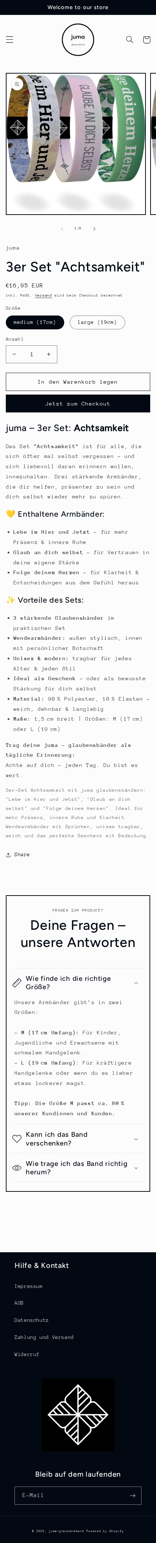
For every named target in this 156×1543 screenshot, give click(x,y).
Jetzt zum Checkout (78, 403)
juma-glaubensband (66, 1531)
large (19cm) (97, 322)
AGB (19, 1303)
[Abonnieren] (132, 1495)
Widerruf (27, 1354)
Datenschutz (32, 1320)
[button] (9, 39)
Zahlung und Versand (44, 1337)
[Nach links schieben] (62, 229)
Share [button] (22, 854)
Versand (43, 295)
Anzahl (15, 339)
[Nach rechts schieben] (94, 229)
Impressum (29, 1286)
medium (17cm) (35, 322)
